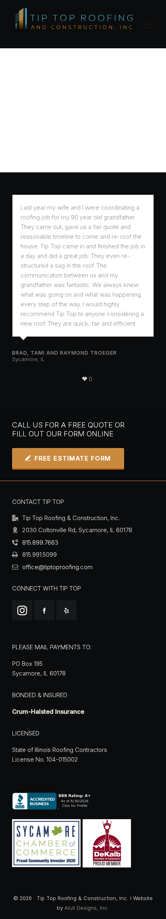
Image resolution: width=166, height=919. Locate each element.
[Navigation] (149, 24)
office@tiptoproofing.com (57, 567)
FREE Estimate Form (73, 458)
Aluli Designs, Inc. (86, 908)
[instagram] (22, 610)
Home (33, 119)
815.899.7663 (40, 542)
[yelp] (66, 610)
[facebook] (44, 610)
